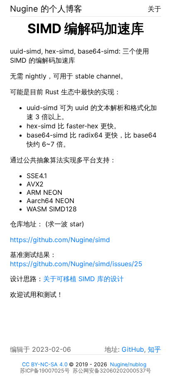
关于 (154, 9)
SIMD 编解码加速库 (85, 28)
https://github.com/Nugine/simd (60, 239)
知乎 (154, 349)
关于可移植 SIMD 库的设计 (83, 279)
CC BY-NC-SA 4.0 (45, 364)
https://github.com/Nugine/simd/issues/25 (76, 264)
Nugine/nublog (128, 364)
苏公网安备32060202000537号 (112, 371)
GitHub (133, 349)
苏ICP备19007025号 (45, 371)
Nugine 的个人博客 (46, 9)
